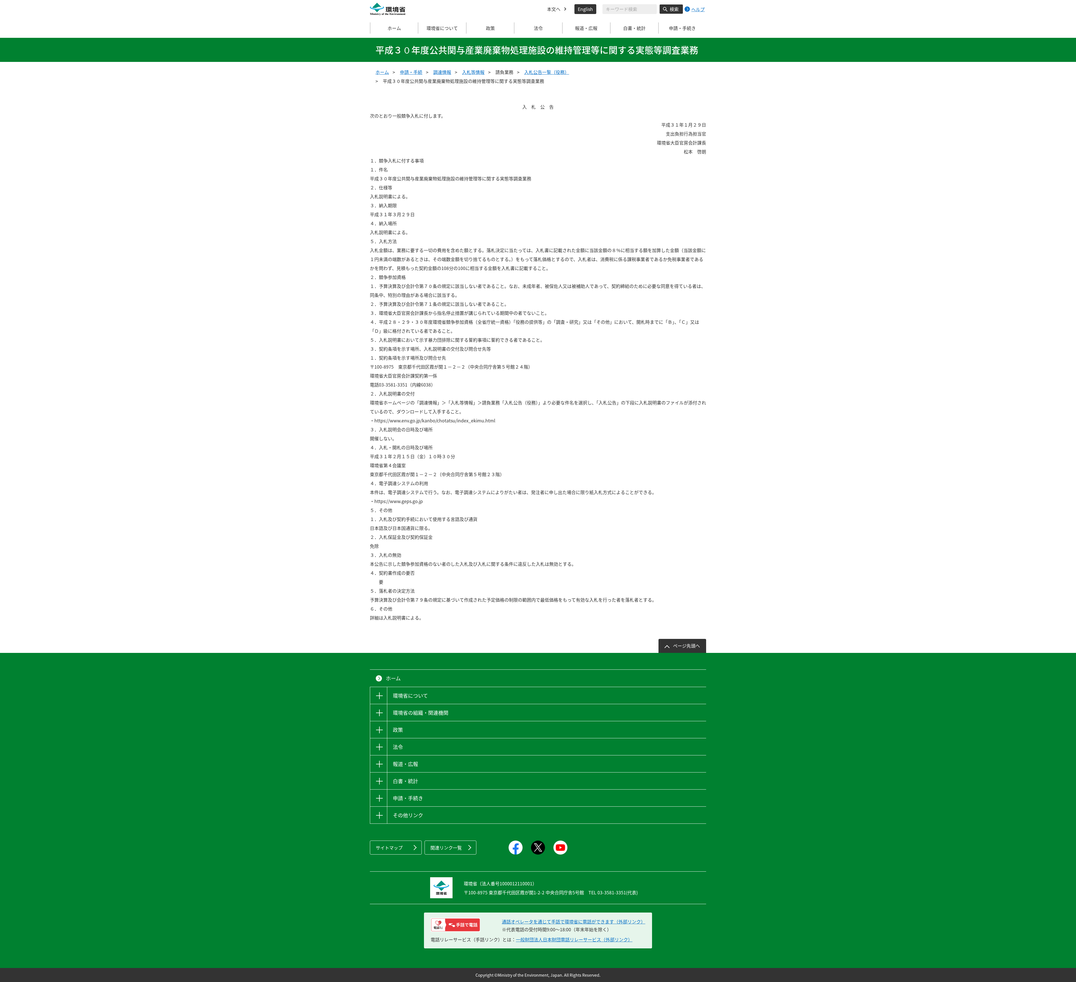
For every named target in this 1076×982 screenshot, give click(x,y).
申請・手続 (411, 72)
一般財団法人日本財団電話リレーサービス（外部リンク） (574, 939)
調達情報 (442, 72)
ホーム (394, 28)
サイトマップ (389, 847)
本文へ (553, 9)
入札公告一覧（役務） (546, 72)
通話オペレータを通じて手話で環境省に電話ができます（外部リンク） (573, 921)
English (585, 9)
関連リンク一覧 (446, 847)
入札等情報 (473, 72)
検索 (674, 9)
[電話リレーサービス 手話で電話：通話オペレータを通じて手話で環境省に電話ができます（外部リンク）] (455, 925)
